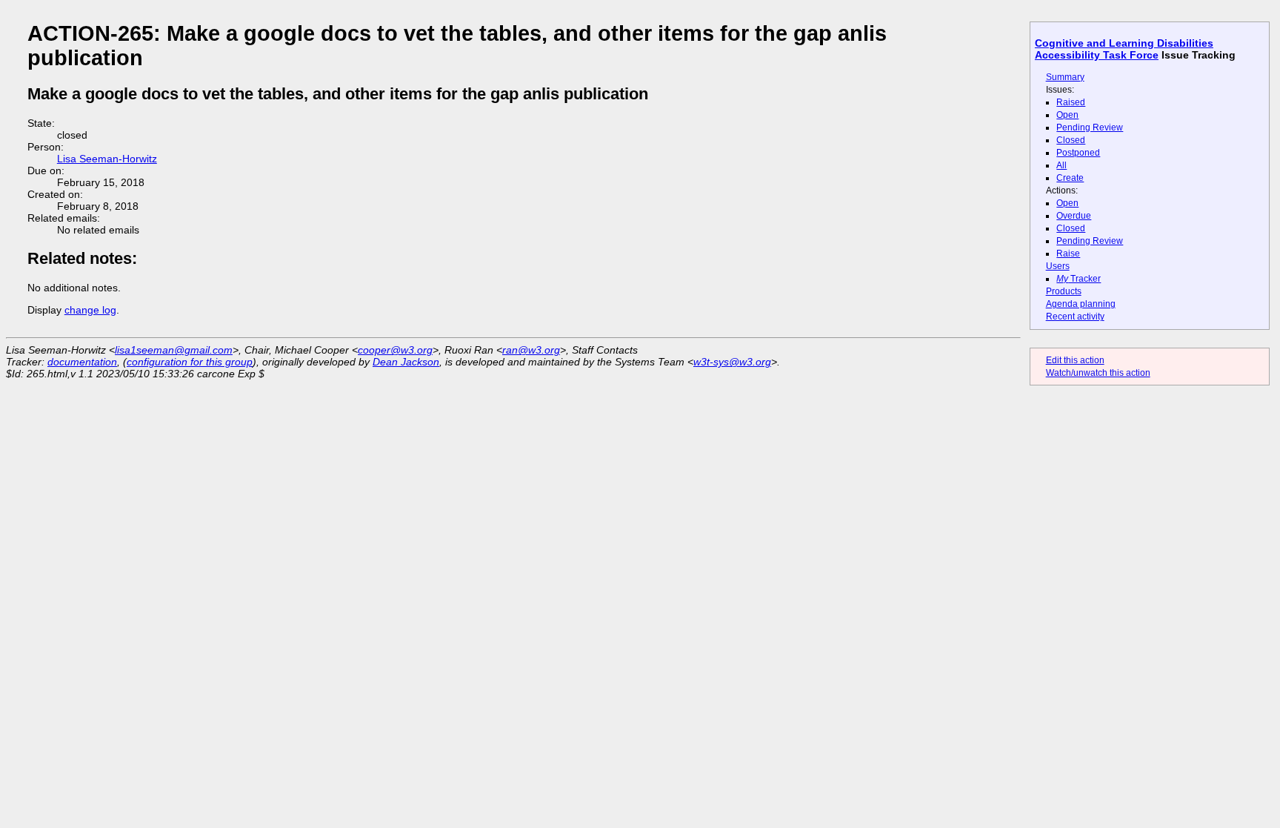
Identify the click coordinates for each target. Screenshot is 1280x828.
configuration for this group (190, 362)
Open (1067, 115)
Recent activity (1075, 316)
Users (1058, 266)
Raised (1070, 102)
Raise (1068, 253)
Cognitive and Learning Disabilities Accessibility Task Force (1124, 49)
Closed (1070, 140)
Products (1063, 291)
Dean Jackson (406, 362)
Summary (1065, 77)
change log (90, 310)
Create (1070, 178)
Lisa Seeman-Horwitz (107, 159)
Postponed (1078, 153)
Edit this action (1075, 360)
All (1061, 165)
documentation (82, 362)
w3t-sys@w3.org (732, 362)
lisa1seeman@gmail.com (174, 350)
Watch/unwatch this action (1098, 373)
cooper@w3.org (395, 350)
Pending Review (1089, 127)
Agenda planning (1081, 304)
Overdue (1073, 216)
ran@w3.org (531, 350)
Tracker (1078, 279)
